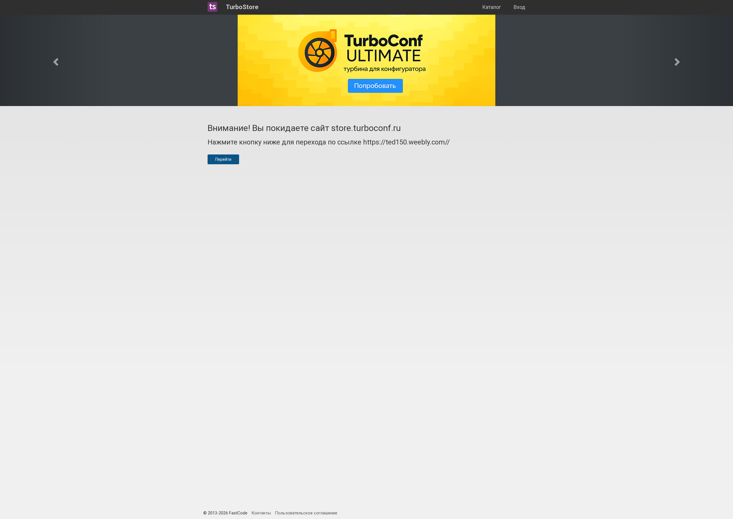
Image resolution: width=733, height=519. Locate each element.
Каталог (491, 7)
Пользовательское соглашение (306, 513)
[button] (55, 60)
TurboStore (242, 7)
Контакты (261, 513)
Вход (519, 7)
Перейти (223, 159)
